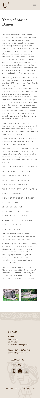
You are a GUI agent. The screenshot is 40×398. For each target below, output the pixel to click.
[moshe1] (29, 295)
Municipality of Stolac (20, 365)
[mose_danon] (11, 295)
